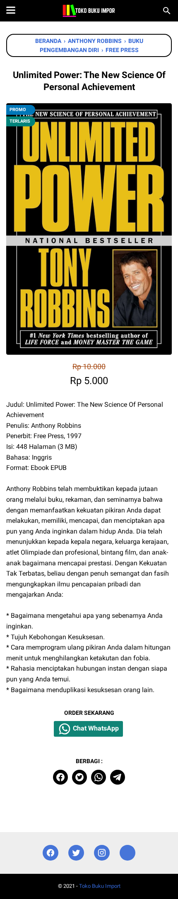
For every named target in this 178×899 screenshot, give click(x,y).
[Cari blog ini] (167, 11)
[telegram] (117, 777)
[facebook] (60, 777)
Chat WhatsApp (95, 728)
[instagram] (102, 853)
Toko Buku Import (99, 886)
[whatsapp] (98, 777)
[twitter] (79, 777)
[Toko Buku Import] (88, 10)
